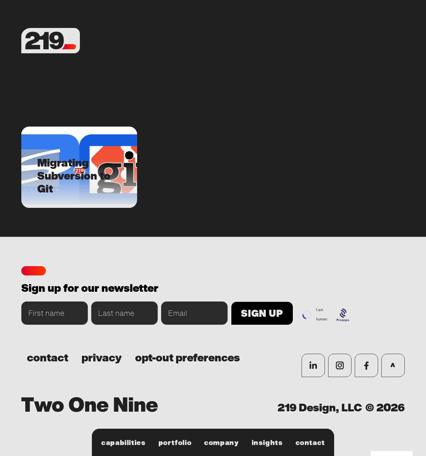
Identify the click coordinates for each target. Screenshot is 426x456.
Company (221, 443)
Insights (267, 443)
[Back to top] (393, 365)
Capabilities (123, 443)
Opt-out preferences (187, 358)
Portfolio (175, 443)
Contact (310, 443)
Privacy (102, 358)
